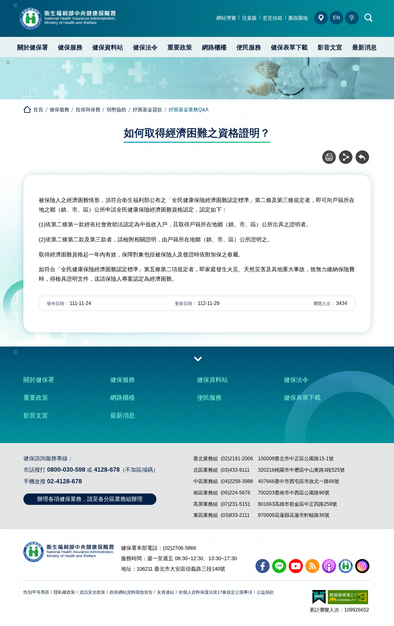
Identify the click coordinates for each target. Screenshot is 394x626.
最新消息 (364, 47)
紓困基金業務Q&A (189, 109)
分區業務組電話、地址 (321, 18)
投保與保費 (88, 109)
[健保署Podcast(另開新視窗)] (329, 566)
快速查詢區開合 (369, 18)
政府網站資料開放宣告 (131, 592)
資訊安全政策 (92, 592)
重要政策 (179, 47)
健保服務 (70, 47)
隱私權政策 (64, 592)
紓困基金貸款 (147, 109)
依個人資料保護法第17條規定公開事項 (215, 592)
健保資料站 (107, 47)
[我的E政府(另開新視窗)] (319, 597)
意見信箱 (272, 18)
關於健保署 (32, 47)
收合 (198, 358)
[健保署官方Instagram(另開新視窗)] (362, 566)
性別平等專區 (36, 592)
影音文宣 (330, 47)
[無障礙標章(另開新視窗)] (348, 597)
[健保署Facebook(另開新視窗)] (262, 566)
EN (336, 17)
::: (15, 5)
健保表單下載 (289, 47)
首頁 (38, 109)
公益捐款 (265, 592)
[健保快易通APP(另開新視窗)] (346, 566)
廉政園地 (298, 18)
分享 (345, 153)
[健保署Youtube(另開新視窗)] (296, 566)
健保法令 (145, 47)
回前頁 (362, 153)
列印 (329, 153)
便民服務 (248, 47)
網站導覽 (226, 18)
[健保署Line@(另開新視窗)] (279, 566)
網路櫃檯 (214, 47)
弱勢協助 (116, 109)
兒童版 (249, 18)
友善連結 (165, 592)
